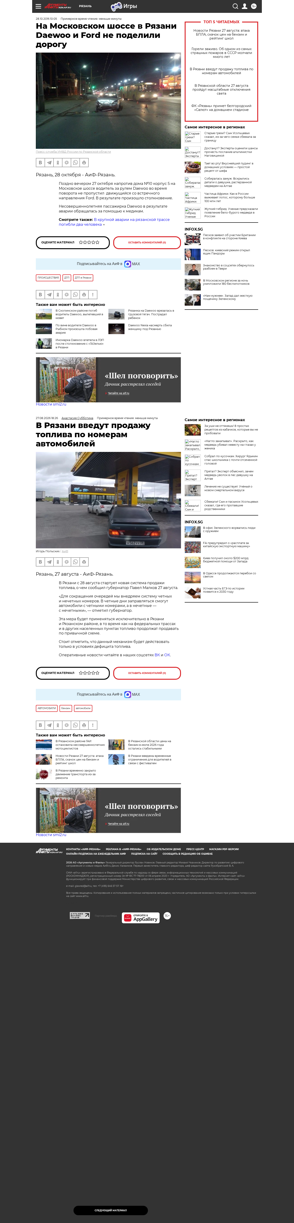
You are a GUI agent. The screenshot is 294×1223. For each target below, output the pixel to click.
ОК (167, 655)
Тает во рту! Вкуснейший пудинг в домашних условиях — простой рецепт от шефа (228, 167)
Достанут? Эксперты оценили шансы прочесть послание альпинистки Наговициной (231, 152)
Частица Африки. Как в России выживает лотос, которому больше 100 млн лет (229, 197)
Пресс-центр (195, 849)
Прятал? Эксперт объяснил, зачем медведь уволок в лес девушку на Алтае (228, 475)
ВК (157, 655)
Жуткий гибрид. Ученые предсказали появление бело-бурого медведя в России (231, 212)
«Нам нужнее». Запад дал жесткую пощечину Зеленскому (227, 297)
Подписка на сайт (144, 853)
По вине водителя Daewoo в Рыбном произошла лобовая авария (76, 329)
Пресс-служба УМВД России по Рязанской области (73, 151)
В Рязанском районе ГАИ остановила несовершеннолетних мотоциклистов (80, 744)
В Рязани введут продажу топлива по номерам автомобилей (221, 71)
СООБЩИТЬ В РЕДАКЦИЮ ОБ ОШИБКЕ (188, 853)
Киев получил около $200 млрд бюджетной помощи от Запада (226, 560)
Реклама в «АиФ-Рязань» (123, 849)
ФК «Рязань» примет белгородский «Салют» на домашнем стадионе (221, 108)
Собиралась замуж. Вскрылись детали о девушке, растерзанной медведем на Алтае (228, 182)
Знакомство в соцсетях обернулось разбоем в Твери (228, 267)
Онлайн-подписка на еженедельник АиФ (96, 853)
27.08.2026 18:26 (47, 418)
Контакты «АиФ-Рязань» (83, 849)
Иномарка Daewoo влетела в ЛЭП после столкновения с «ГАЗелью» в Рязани (80, 343)
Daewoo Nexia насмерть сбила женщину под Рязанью (150, 327)
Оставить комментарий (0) (147, 242)
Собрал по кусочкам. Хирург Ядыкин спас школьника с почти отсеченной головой (231, 459)
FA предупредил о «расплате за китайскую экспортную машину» (226, 544)
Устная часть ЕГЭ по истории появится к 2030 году (223, 590)
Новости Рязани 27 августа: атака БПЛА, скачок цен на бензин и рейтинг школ (221, 34)
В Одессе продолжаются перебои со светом (229, 575)
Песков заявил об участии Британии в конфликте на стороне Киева (229, 237)
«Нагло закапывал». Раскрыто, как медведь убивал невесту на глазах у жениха (230, 444)
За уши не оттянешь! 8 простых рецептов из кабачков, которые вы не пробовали (231, 429)
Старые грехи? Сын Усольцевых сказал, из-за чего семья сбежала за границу (230, 136)
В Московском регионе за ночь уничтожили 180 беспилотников (226, 282)
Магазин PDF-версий (224, 849)
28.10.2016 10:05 (46, 18)
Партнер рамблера (106, 915)
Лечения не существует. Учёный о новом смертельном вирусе (228, 488)
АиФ (65, 551)
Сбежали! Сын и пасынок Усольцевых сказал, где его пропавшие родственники (231, 505)
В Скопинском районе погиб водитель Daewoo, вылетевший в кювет (79, 314)
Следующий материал (111, 1210)
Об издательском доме (164, 849)
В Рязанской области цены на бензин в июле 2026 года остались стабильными (149, 744)
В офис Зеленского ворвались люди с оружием (229, 529)
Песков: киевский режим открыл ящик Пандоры (226, 252)
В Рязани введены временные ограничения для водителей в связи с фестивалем (149, 759)
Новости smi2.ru (51, 404)
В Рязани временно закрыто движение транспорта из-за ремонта (76, 774)
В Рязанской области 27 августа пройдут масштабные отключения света (221, 90)
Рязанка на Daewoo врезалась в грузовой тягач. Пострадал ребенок (151, 314)
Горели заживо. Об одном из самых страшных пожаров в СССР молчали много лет (221, 53)
